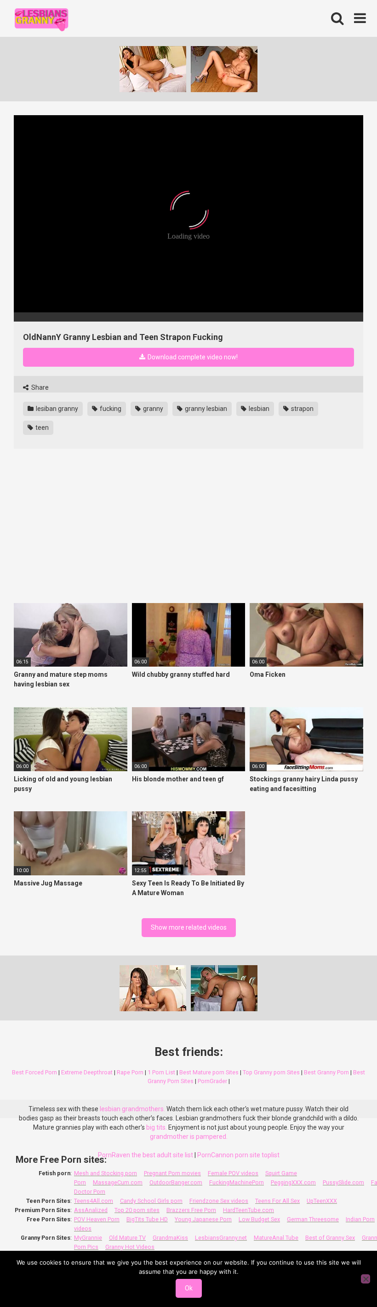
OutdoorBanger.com (175, 1182)
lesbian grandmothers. (132, 1109)
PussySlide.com (343, 1182)
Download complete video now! (192, 357)
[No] (365, 1279)
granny (152, 408)
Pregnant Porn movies (172, 1173)
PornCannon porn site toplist (238, 1155)
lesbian (258, 408)
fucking (109, 408)
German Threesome (313, 1219)
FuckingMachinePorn (236, 1182)
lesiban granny (56, 408)
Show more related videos (189, 927)
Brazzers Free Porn (191, 1210)
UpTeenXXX (322, 1200)
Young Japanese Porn (203, 1219)
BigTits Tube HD (147, 1219)
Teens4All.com (93, 1200)
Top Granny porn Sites (271, 1072)
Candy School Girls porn (151, 1200)
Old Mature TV (127, 1237)
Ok (189, 1288)
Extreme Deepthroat (87, 1072)
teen (41, 427)
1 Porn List (161, 1072)
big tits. (156, 1127)
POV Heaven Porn (97, 1219)
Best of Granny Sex (330, 1237)
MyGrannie (88, 1237)
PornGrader (212, 1081)
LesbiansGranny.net (221, 1237)
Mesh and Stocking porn (105, 1173)
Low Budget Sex (259, 1219)
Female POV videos (233, 1173)
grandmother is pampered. (189, 1136)
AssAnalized (91, 1210)
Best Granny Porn (326, 1072)
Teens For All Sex (277, 1200)
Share (39, 387)
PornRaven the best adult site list (145, 1155)
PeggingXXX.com (293, 1182)
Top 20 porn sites (137, 1210)
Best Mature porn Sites (209, 1072)
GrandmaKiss (170, 1237)
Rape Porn (130, 1072)
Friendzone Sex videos (218, 1200)
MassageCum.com (118, 1182)
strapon (302, 408)
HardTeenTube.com (248, 1210)
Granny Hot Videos (129, 1246)
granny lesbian (205, 408)
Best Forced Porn (34, 1072)
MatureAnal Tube (276, 1237)
